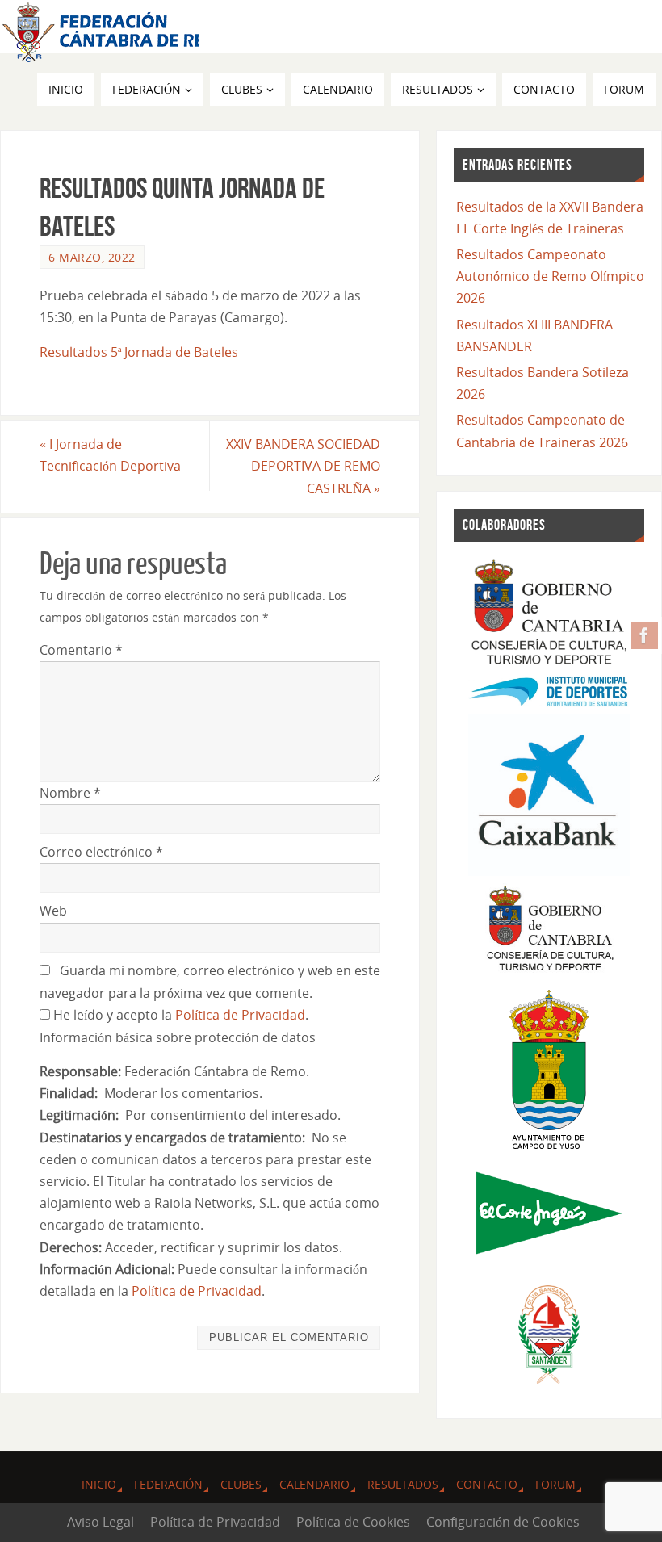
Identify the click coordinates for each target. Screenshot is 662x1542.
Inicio (99, 1484)
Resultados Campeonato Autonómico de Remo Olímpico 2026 (550, 276)
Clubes (241, 1484)
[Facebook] (644, 635)
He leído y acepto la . (179, 1015)
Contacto (486, 1484)
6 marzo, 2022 (92, 257)
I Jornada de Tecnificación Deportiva (110, 455)
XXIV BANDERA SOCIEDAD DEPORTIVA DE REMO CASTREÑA (303, 466)
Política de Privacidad (240, 1015)
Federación (168, 1484)
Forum (555, 1484)
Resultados (402, 1484)
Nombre (70, 793)
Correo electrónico (101, 852)
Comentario (81, 650)
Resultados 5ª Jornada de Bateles (139, 352)
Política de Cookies (353, 1522)
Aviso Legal (100, 1522)
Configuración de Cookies (503, 1522)
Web (53, 911)
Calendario (314, 1484)
